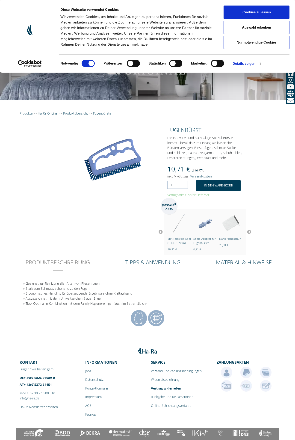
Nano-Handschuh (222, 239)
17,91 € (242, 249)
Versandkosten (201, 176)
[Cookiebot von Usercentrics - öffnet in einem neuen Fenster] (30, 63)
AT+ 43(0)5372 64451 (36, 384)
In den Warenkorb (218, 185)
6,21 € (190, 249)
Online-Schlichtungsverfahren (172, 405)
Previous (160, 232)
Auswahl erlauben (256, 27)
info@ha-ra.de (29, 398)
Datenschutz (94, 379)
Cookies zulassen (256, 12)
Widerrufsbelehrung (165, 379)
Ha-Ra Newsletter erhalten (39, 407)
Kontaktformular (96, 388)
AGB (88, 405)
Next (249, 232)
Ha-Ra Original (48, 113)
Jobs (88, 371)
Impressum (93, 397)
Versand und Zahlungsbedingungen (176, 371)
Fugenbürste (102, 113)
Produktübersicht (75, 113)
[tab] (58, 265)
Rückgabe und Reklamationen (172, 397)
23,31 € (216, 245)
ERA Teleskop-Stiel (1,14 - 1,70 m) (171, 241)
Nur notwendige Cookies (257, 42)
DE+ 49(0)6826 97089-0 (37, 377)
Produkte (26, 113)
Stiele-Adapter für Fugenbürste (197, 241)
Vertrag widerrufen (166, 388)
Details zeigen (244, 63)
